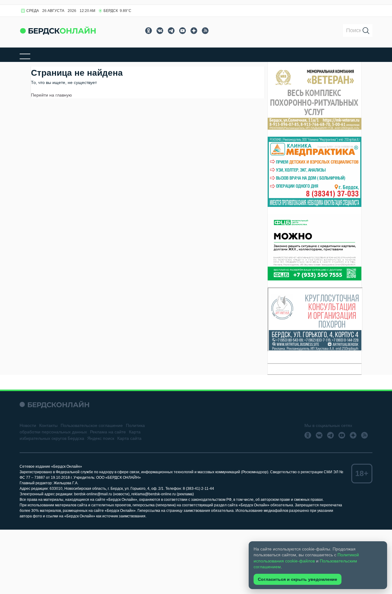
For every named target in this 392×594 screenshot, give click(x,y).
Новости (28, 425)
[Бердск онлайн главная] (54, 404)
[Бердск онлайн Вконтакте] (159, 30)
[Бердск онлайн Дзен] (193, 30)
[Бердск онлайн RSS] (205, 30)
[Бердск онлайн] (58, 30)
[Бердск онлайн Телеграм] (171, 30)
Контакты (48, 425)
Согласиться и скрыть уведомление (297, 579)
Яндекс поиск (100, 438)
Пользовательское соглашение (92, 425)
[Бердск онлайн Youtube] (182, 30)
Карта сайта (129, 438)
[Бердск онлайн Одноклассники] (148, 30)
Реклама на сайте (108, 431)
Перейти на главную (51, 95)
